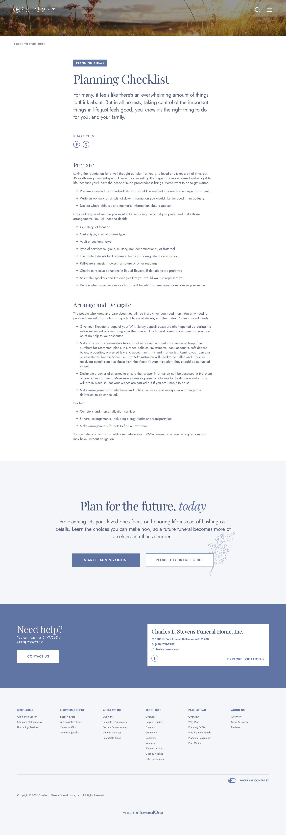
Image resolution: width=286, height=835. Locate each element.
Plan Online (194, 743)
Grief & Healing (154, 754)
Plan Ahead (197, 710)
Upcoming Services (28, 727)
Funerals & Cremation (115, 722)
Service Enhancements (115, 727)
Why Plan (193, 722)
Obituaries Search (27, 717)
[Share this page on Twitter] (86, 144)
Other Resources (154, 759)
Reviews (235, 727)
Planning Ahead (154, 748)
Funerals (150, 727)
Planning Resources (199, 738)
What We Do (112, 710)
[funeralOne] (151, 812)
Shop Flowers (67, 717)
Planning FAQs (196, 727)
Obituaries (25, 710)
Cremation (151, 732)
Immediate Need (112, 738)
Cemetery (150, 738)
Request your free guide (180, 560)
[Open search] (257, 10)
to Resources (30, 44)
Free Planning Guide (199, 732)
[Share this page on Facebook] (76, 144)
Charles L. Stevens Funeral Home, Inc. (197, 631)
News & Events (239, 722)
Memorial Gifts (68, 727)
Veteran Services (112, 732)
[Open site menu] (269, 10)
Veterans (150, 743)
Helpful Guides (153, 722)
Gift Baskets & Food (71, 722)
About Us (238, 710)
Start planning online (106, 560)
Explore (244, 659)
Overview (108, 717)
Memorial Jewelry (69, 732)
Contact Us (38, 656)
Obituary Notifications (29, 722)
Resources (153, 710)
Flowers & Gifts (72, 710)
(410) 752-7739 (30, 642)
